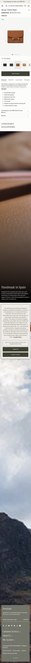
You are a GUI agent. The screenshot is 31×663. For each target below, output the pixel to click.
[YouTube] (9, 625)
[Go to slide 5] (18, 54)
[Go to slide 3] (15, 54)
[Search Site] (6, 6)
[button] (15, 13)
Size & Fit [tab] (11, 80)
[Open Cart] (28, 6)
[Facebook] (3, 625)
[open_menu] (2, 6)
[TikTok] (17, 625)
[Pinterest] (11, 625)
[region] (15, 331)
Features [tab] (3, 80)
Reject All (15, 349)
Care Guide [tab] (19, 80)
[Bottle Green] (11, 65)
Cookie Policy (17, 337)
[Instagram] (6, 625)
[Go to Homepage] (16, 5)
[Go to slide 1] (12, 54)
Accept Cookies (15, 354)
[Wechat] (14, 625)
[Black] (5, 65)
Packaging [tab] (27, 80)
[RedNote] (20, 625)
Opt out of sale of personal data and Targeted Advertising (15, 343)
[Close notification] (29, 2)
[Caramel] (24, 65)
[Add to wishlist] (29, 10)
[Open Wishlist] (25, 6)
